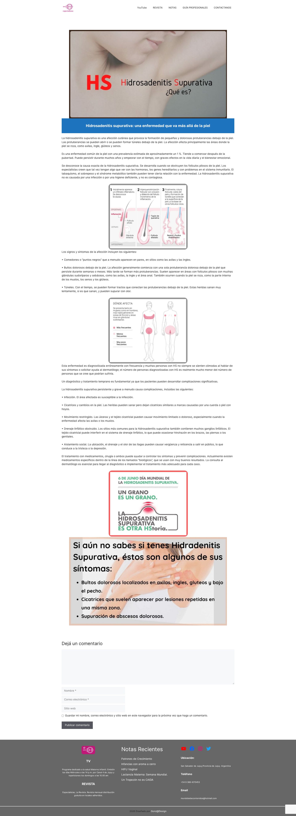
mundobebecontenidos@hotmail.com (199, 798)
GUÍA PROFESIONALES (195, 7)
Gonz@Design (158, 811)
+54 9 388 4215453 (190, 782)
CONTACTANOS (222, 7)
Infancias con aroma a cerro (138, 764)
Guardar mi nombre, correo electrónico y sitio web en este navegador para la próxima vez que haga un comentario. (136, 715)
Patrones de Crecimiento (136, 758)
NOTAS (173, 7)
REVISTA (157, 7)
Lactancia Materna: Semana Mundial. (144, 774)
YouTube (142, 7)
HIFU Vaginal (129, 769)
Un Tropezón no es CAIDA (137, 779)
